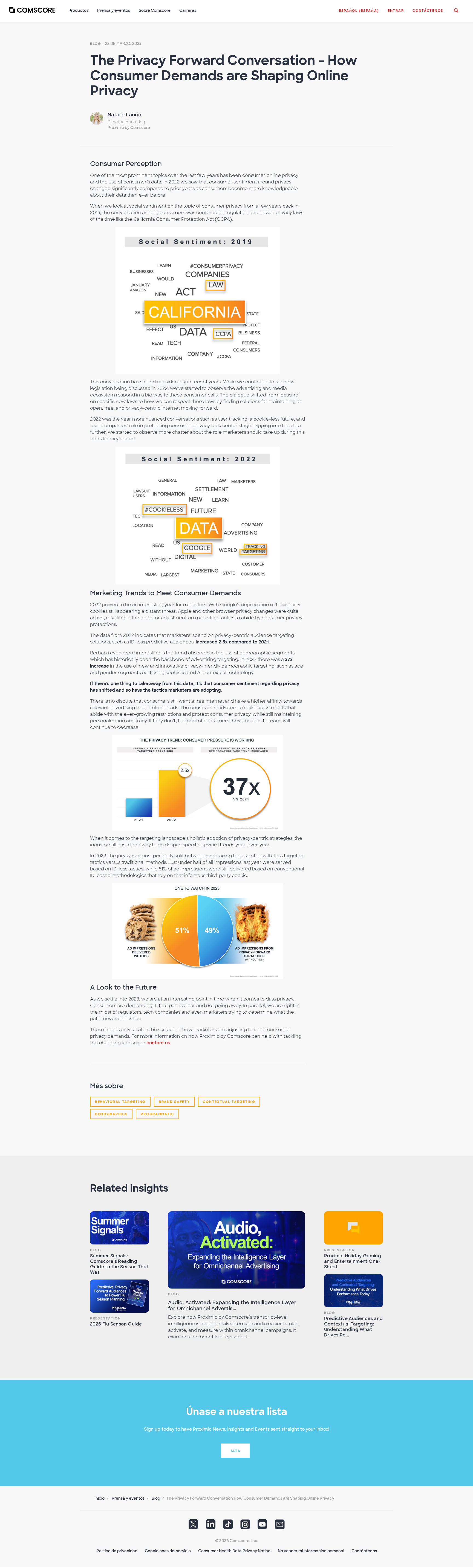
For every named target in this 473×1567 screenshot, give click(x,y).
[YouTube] (262, 1526)
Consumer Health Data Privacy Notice (234, 1550)
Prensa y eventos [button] (113, 10)
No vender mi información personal (311, 1550)
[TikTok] (228, 1526)
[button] (358, 13)
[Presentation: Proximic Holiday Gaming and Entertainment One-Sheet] (353, 1227)
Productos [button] (78, 10)
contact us (158, 1043)
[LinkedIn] (211, 1526)
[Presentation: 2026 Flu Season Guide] (119, 1296)
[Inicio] (32, 13)
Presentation (105, 1318)
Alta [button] (235, 1451)
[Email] (280, 1526)
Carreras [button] (187, 10)
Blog (95, 44)
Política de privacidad (116, 1550)
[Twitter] (193, 1526)
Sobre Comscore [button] (155, 10)
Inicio (99, 1498)
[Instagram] (245, 1526)
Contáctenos (364, 1550)
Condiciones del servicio (168, 1550)
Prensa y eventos (128, 1498)
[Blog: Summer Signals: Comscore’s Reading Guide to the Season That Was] (119, 1227)
